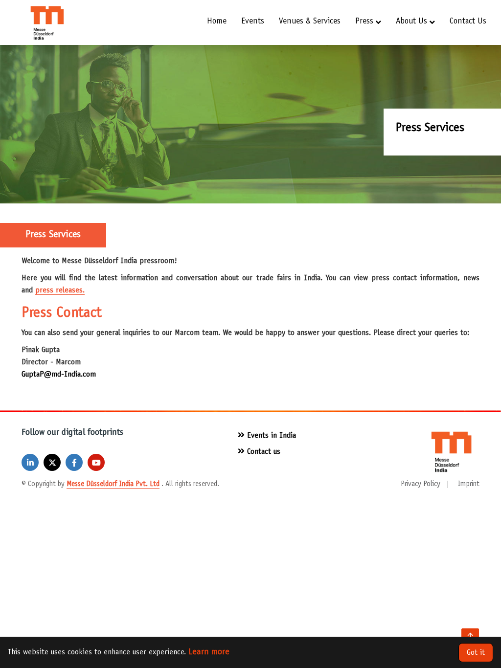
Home (217, 22)
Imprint (468, 484)
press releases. (60, 290)
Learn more (208, 652)
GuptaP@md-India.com (59, 375)
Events (252, 22)
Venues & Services (310, 22)
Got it (476, 653)
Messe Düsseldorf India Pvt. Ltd (113, 484)
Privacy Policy (420, 484)
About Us (411, 22)
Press (364, 22)
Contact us (468, 22)
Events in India (270, 436)
